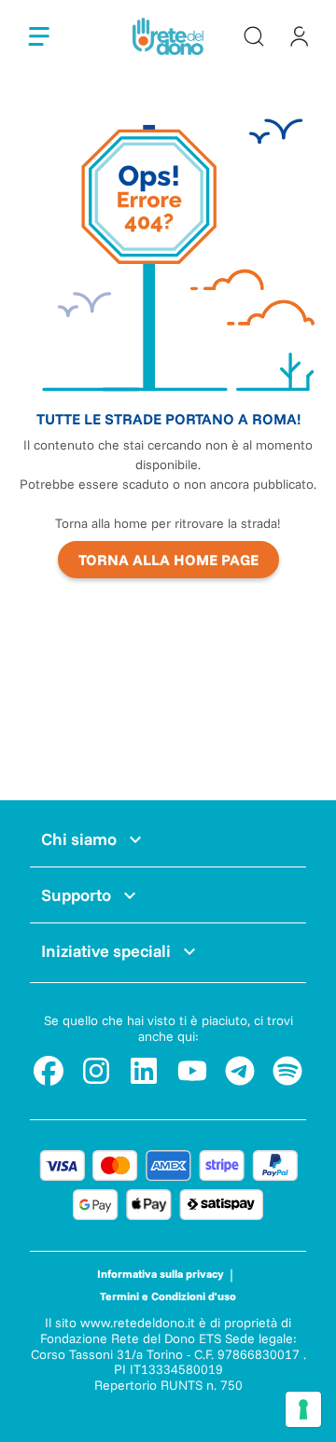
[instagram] (96, 1070)
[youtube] (192, 1070)
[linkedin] (143, 1070)
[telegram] (240, 1070)
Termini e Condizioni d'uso (168, 1296)
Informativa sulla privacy (160, 1274)
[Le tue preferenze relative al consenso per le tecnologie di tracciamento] (303, 1409)
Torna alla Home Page (168, 559)
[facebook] (48, 1070)
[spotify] (287, 1070)
